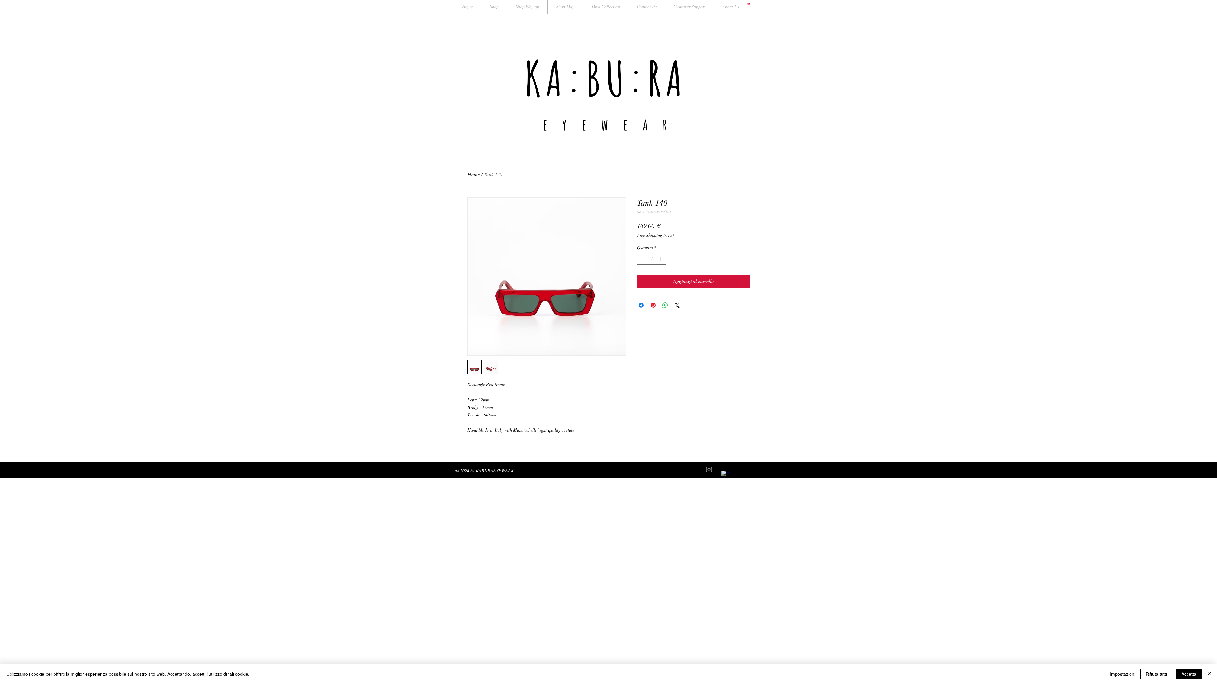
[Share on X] (677, 305)
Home (473, 174)
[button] (748, 3)
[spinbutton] (651, 258)
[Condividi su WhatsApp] (665, 305)
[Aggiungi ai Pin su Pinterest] (653, 305)
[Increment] (661, 258)
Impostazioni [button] (1122, 674)
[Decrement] (642, 258)
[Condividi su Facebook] (641, 305)
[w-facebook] (725, 474)
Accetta (1189, 674)
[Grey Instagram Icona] (709, 469)
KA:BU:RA (605, 78)
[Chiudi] (1209, 674)
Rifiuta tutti (1156, 674)
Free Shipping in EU (655, 235)
